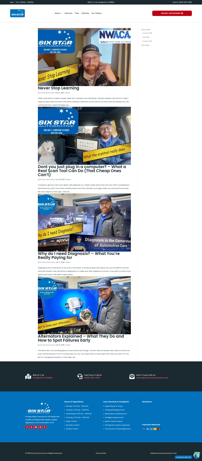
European (146, 41)
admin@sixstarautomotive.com (152, 377)
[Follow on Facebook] (27, 427)
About (57, 13)
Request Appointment (171, 13)
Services (68, 13)
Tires (77, 13)
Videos (67, 93)
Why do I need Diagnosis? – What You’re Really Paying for (79, 255)
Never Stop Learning (58, 88)
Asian (144, 37)
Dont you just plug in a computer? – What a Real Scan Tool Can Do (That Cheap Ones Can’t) (82, 170)
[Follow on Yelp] (31, 427)
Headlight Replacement (114, 417)
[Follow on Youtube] (36, 427)
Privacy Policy (101, 453)
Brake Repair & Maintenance (116, 414)
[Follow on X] (45, 427)
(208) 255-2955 (92, 377)
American (146, 33)
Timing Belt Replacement (115, 410)
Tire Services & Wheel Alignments (118, 429)
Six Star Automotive (47, 93)
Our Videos (96, 13)
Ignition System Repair (113, 421)
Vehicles (85, 13)
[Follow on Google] (40, 427)
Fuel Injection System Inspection (117, 425)
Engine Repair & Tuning (113, 406)
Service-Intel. (172, 453)
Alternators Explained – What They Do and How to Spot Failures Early (81, 338)
